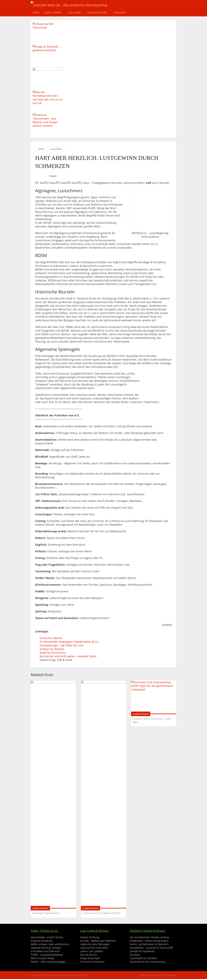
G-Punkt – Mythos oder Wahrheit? (98, 940)
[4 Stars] (72, 183)
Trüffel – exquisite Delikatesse (47, 954)
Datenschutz (171, 975)
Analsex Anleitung (89, 937)
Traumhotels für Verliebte (143, 958)
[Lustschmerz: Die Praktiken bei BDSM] (103, 794)
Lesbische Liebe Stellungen (95, 944)
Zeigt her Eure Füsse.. (53, 652)
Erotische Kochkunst (41, 940)
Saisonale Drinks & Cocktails (46, 947)
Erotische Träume (51, 638)
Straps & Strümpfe (90, 958)
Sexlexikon (120, 12)
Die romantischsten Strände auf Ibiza (149, 937)
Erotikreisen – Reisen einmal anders (149, 940)
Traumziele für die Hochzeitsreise (148, 961)
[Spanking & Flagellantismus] (53, 794)
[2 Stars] (50, 183)
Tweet (53, 176)
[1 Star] (40, 183)
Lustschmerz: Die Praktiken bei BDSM (101, 913)
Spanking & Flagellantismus (46, 913)
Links (161, 975)
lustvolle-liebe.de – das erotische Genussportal (50, 975)
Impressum (144, 975)
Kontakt (154, 975)
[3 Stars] (61, 183)
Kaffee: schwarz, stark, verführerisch (50, 944)
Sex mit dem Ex (88, 954)
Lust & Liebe (74, 12)
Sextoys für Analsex (52, 649)
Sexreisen (135, 954)
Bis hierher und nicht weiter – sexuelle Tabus (68, 656)
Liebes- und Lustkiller (91, 951)
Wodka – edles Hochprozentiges (48, 961)
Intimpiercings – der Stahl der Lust (61, 645)
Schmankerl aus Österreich (45, 951)
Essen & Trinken (52, 12)
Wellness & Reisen (97, 12)
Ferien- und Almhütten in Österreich (149, 944)
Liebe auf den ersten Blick (94, 947)
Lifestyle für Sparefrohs (142, 951)
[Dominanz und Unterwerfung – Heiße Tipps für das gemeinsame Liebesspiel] (153, 697)
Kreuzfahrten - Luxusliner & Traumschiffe (151, 947)
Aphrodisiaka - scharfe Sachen (47, 937)
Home (36, 12)
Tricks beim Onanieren (92, 961)
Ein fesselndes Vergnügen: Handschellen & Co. (69, 641)
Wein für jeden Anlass (42, 958)
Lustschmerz (56, 149)
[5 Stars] (83, 183)
